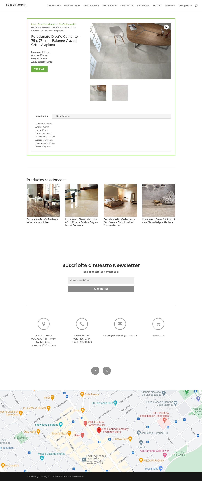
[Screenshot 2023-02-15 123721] (101, 471)
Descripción (41, 116)
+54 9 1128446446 (82, 342)
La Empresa (184, 6)
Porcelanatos (143, 6)
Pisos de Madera (91, 6)
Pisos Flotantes (110, 6)
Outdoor (157, 6)
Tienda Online (54, 6)
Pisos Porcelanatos (47, 24)
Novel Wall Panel (72, 6)
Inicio (33, 24)
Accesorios (170, 6)
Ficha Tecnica (63, 116)
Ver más (39, 69)
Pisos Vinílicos (127, 6)
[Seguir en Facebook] (95, 371)
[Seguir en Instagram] (107, 371)
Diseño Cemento (67, 24)
